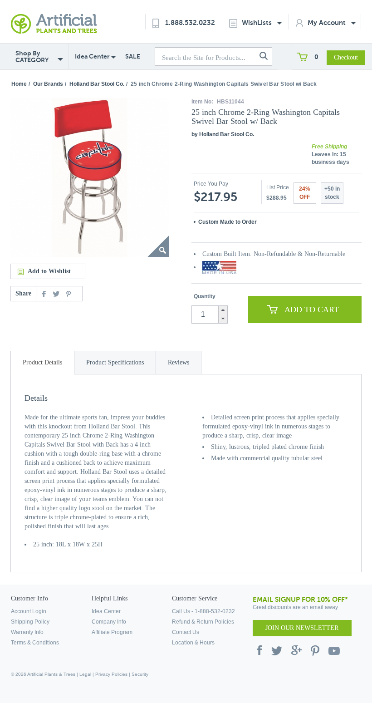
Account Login (28, 611)
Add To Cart (311, 309)
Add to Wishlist (49, 271)
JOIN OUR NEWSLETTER (301, 627)
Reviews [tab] (178, 362)
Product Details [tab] (42, 362)
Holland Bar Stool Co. (96, 84)
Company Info (109, 622)
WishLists (258, 22)
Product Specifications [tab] (115, 362)
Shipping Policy (30, 622)
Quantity (204, 296)
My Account (328, 22)
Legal (85, 674)
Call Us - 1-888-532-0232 (203, 611)
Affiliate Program (112, 632)
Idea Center (92, 56)
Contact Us (185, 632)
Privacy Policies (111, 674)
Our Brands (48, 84)
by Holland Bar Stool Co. (222, 134)
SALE (132, 56)
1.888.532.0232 (190, 22)
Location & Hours (193, 642)
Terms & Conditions (35, 642)
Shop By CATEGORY (32, 57)
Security (140, 674)
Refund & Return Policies (203, 622)
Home (19, 84)
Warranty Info (27, 632)
